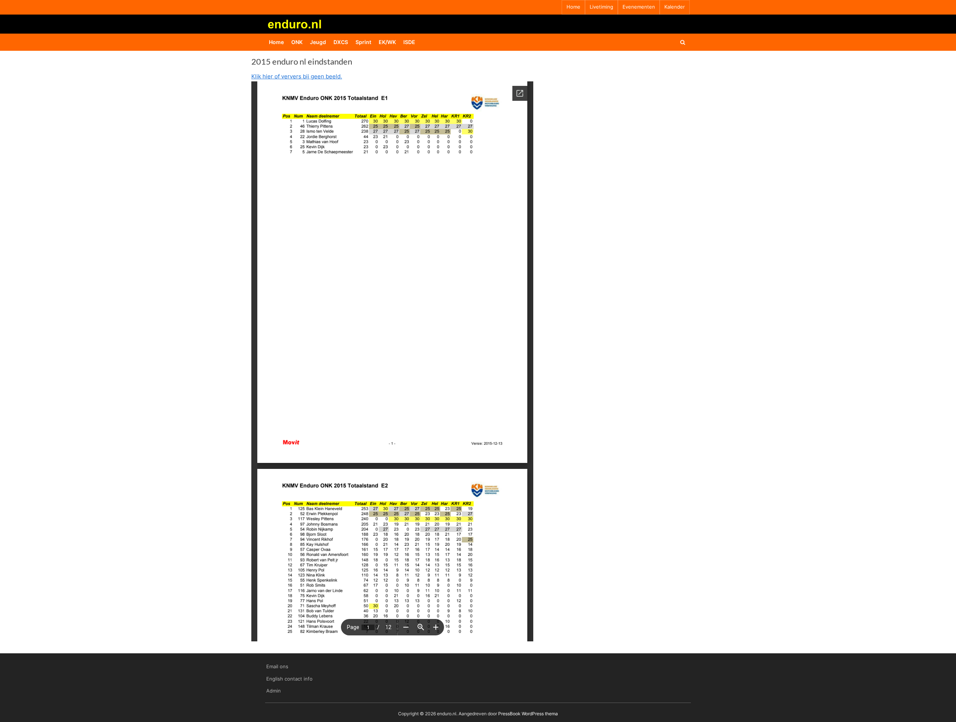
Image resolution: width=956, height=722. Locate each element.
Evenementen (639, 7)
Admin (273, 691)
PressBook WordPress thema (528, 713)
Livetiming (601, 7)
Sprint (363, 42)
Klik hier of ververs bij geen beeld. (296, 76)
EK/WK (387, 42)
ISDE (409, 42)
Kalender (674, 7)
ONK (296, 42)
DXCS (340, 42)
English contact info (289, 679)
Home (573, 7)
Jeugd (318, 42)
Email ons (277, 666)
